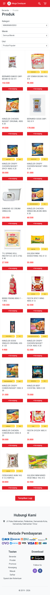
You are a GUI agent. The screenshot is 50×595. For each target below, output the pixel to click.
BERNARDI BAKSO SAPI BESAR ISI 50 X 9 (12, 77)
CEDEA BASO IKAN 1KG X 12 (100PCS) (12, 476)
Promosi (12, 564)
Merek (5, 31)
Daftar (12, 575)
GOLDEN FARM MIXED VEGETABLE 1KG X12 (36, 476)
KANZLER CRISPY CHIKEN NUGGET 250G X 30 (12, 388)
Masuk (12, 571)
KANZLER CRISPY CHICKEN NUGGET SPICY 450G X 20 (10, 166)
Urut (4, 41)
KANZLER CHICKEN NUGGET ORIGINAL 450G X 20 (12, 121)
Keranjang (12, 567)
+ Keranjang (12, 89)
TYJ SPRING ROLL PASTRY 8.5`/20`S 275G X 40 (12, 256)
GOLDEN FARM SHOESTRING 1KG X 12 (37, 254)
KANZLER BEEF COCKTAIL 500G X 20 (36, 386)
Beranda (5, 10)
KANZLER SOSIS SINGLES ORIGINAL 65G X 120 (12, 343)
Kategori (5, 21)
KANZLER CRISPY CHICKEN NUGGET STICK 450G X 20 (35, 343)
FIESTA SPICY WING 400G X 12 (35, 299)
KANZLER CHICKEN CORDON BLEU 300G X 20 (11, 433)
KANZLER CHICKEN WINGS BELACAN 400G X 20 (37, 211)
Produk (13, 560)
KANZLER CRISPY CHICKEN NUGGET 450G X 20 (37, 166)
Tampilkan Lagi (25, 498)
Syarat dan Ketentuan (12, 578)
